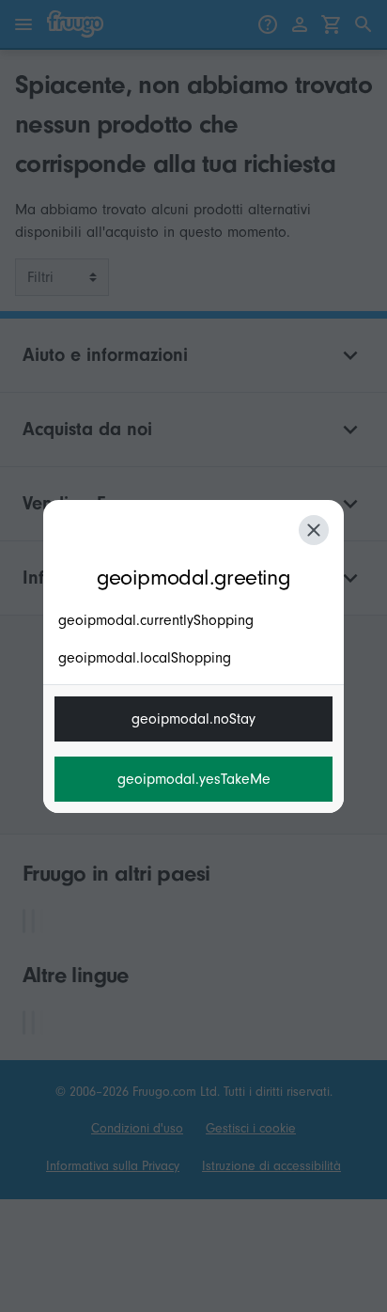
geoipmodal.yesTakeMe (194, 779)
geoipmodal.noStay (193, 719)
